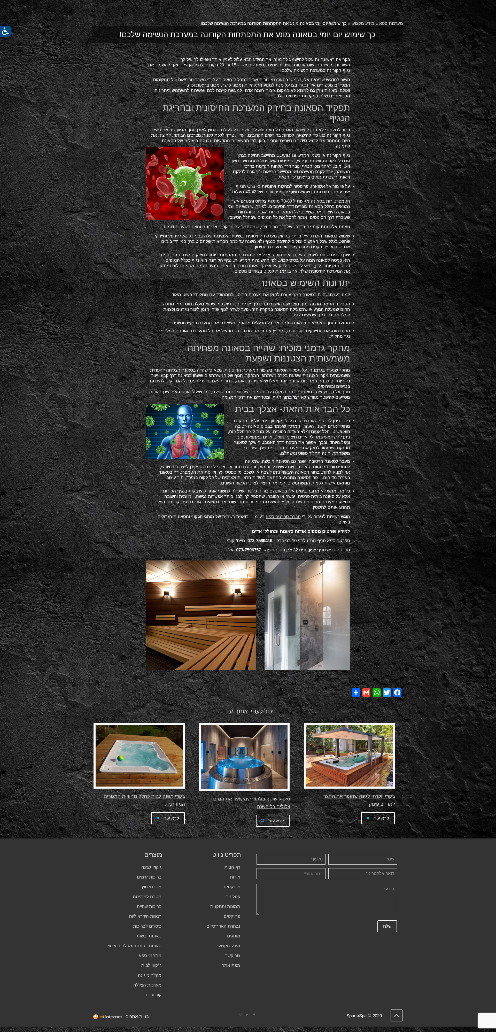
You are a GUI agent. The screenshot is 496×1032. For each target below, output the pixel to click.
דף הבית (232, 867)
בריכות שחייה (149, 906)
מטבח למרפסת (147, 896)
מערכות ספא (391, 23)
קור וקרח (153, 994)
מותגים (233, 936)
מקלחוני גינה (149, 975)
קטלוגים (233, 896)
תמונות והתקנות (225, 906)
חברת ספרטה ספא (283, 516)
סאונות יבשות (149, 936)
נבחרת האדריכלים (223, 926)
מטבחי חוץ (151, 886)
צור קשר (232, 955)
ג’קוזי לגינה (151, 867)
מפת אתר (231, 965)
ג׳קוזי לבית (151, 965)
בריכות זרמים (149, 877)
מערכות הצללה (147, 985)
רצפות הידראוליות (145, 916)
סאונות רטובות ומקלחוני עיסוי (134, 945)
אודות (235, 877)
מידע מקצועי (362, 23)
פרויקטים (232, 886)
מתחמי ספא (150, 955)
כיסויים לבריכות (147, 926)
